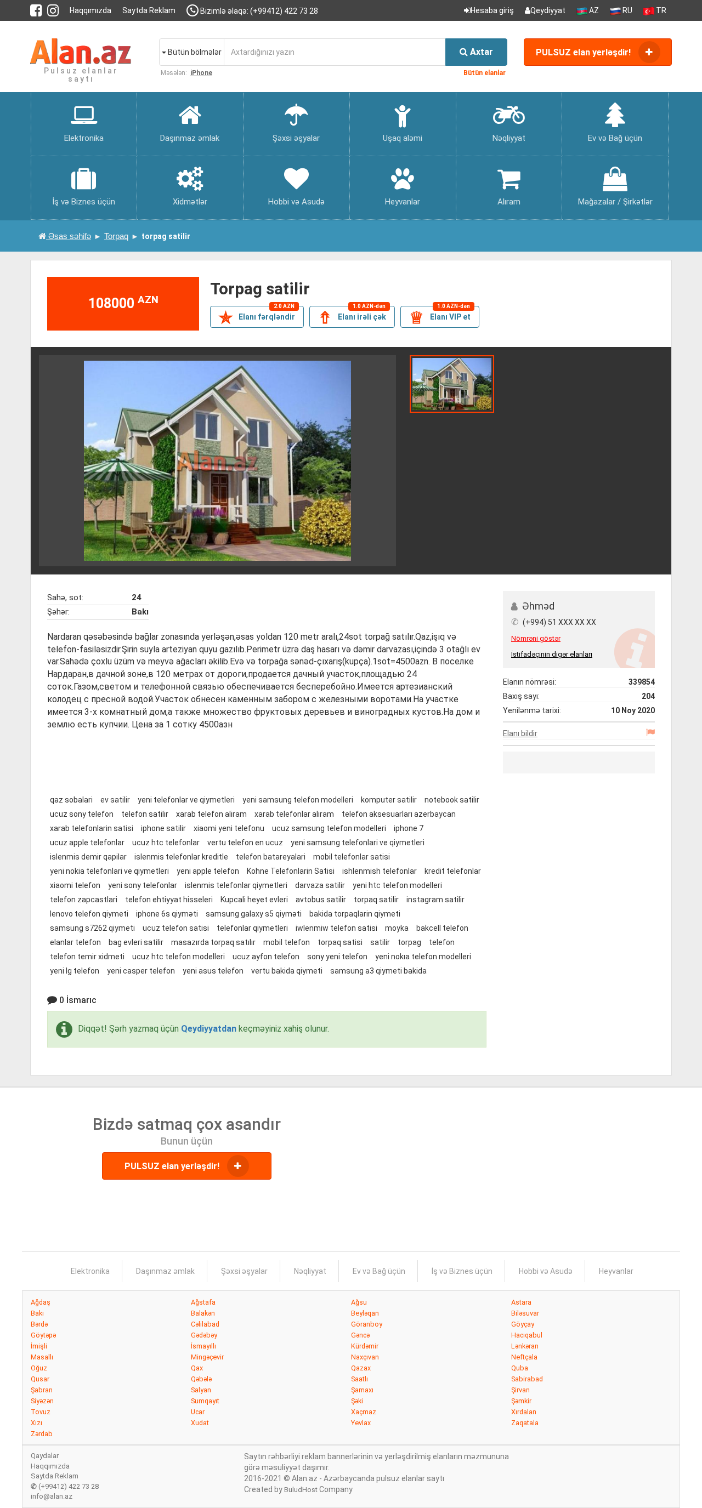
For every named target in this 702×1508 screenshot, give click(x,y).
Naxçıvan (365, 1357)
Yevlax (361, 1423)
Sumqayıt (205, 1401)
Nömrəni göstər (536, 638)
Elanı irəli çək (352, 316)
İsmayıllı (203, 1346)
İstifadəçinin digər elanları (551, 654)
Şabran (42, 1390)
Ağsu (359, 1302)
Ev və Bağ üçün (379, 1271)
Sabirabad (527, 1379)
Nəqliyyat (310, 1271)
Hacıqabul (526, 1335)
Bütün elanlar (484, 73)
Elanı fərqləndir (257, 316)
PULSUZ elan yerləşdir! (584, 52)
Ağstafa (203, 1302)
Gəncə (360, 1335)
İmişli (39, 1346)
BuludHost (301, 1490)
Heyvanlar (616, 1271)
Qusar (40, 1379)
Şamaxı (362, 1390)
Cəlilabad (205, 1324)
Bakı (37, 1313)
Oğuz (39, 1368)
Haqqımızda (90, 10)
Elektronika (90, 1271)
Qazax (361, 1368)
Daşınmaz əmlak (165, 1271)
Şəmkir (521, 1401)
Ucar (198, 1412)
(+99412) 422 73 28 (65, 1486)
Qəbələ (201, 1379)
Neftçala (524, 1357)
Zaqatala (525, 1423)
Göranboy (366, 1324)
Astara (521, 1302)
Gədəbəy (204, 1335)
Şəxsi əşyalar (244, 1271)
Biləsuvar (525, 1313)
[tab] (451, 383)
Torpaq (116, 236)
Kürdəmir (364, 1346)
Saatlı (359, 1379)
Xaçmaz (363, 1412)
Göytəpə (43, 1335)
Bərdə (39, 1324)
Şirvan (520, 1390)
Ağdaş (40, 1302)
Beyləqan (365, 1313)
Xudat (200, 1423)
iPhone (201, 73)
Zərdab (42, 1434)
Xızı (36, 1423)
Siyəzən (42, 1401)
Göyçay (522, 1324)
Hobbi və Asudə (546, 1271)
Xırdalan (523, 1412)
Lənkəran (525, 1346)
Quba (519, 1368)
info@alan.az (51, 1496)
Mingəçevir (207, 1357)
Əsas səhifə (68, 236)
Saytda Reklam (149, 10)
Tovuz (40, 1412)
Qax (197, 1368)
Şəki (357, 1401)
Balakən (203, 1313)
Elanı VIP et (440, 316)
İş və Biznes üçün (462, 1271)
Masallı (42, 1357)
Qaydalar (45, 1456)
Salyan (201, 1390)
